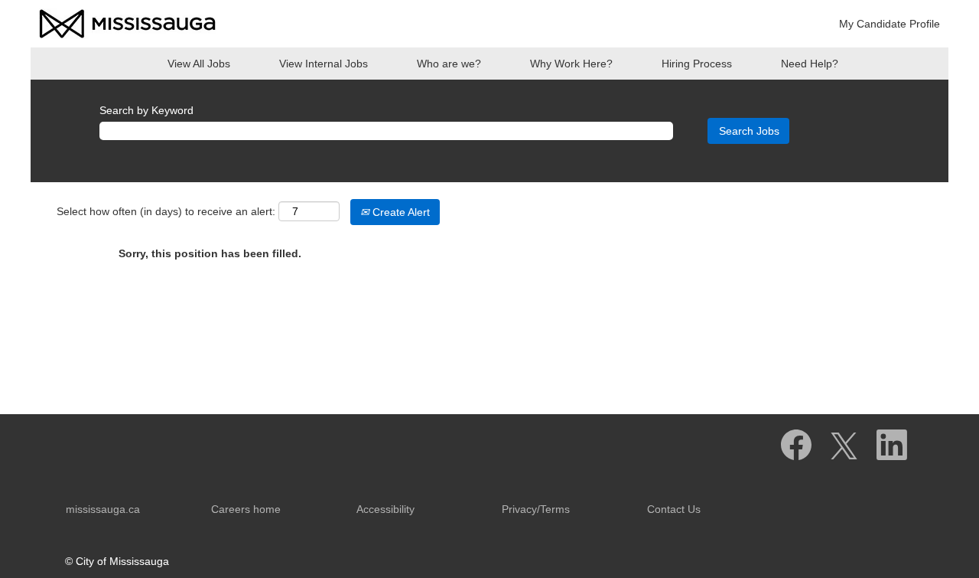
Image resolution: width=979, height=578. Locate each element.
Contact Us (674, 509)
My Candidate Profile (889, 24)
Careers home (246, 509)
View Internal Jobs (323, 63)
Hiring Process (697, 63)
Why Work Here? (571, 63)
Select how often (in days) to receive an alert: (166, 211)
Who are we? (449, 63)
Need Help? (809, 63)
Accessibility (385, 509)
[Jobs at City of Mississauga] (127, 24)
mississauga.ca (103, 509)
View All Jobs (199, 63)
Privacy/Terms (536, 509)
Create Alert (399, 212)
